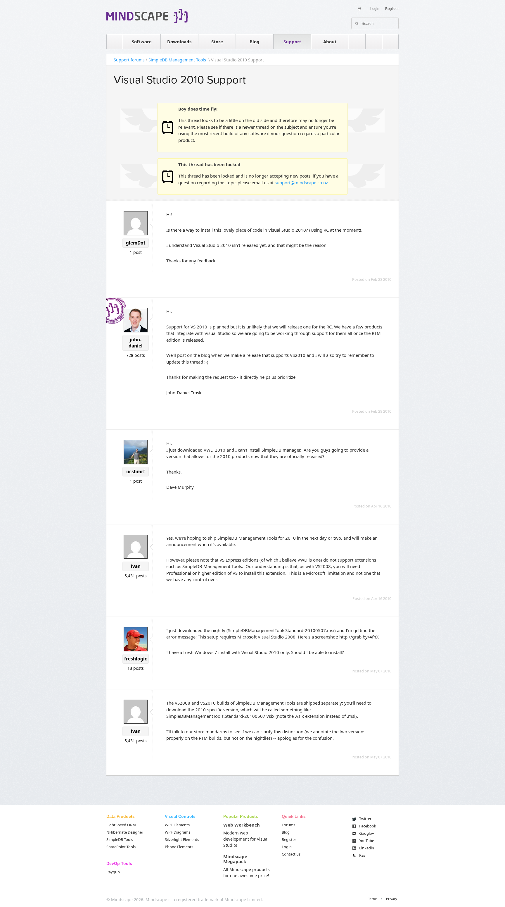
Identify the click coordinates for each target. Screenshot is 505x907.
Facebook (367, 826)
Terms (372, 898)
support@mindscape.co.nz (301, 182)
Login (374, 9)
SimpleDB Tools (119, 839)
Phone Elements (179, 846)
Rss (362, 855)
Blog (255, 41)
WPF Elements (177, 824)
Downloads (179, 41)
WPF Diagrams (177, 832)
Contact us (291, 854)
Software (142, 41)
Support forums (129, 60)
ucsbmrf (135, 472)
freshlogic (135, 659)
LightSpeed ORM (121, 824)
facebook (390, 41)
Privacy (391, 898)
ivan (136, 566)
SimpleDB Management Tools (177, 60)
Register (392, 9)
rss (357, 41)
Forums (288, 824)
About (330, 41)
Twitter (365, 818)
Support (292, 41)
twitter (374, 41)
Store (217, 41)
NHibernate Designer (124, 832)
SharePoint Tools (121, 846)
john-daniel (136, 343)
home (114, 41)
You (366, 840)
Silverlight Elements (182, 839)
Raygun (113, 872)
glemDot (136, 243)
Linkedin (366, 848)
